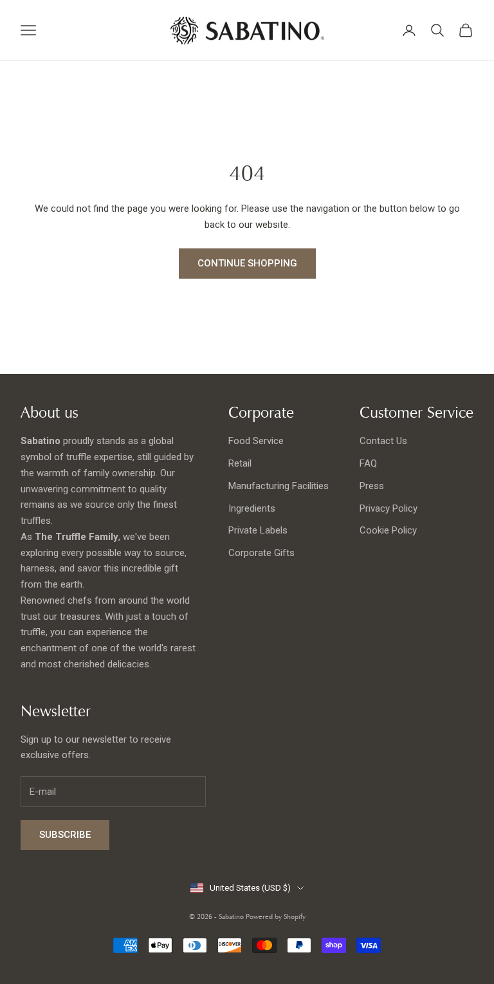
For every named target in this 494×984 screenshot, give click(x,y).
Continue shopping (247, 263)
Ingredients (251, 508)
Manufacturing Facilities (278, 486)
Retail (240, 463)
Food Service (256, 441)
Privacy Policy (388, 508)
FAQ (368, 463)
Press (372, 486)
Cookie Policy (388, 530)
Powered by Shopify (276, 916)
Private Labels (258, 530)
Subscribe (65, 834)
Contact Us (383, 441)
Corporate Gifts (261, 553)
